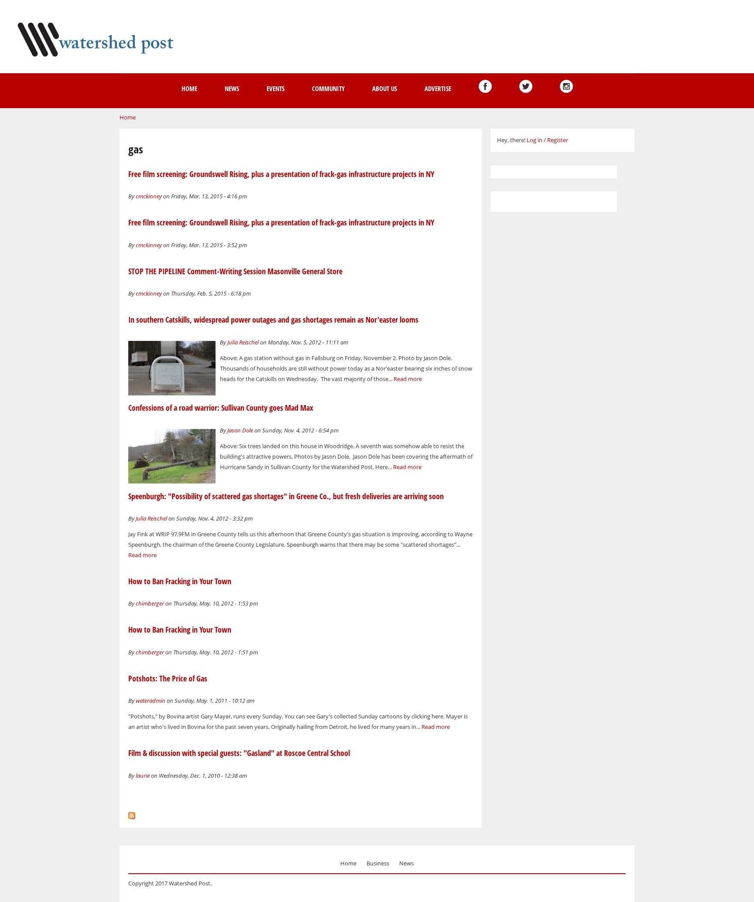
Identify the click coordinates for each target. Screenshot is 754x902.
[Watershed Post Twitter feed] (525, 86)
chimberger (150, 603)
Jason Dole (240, 430)
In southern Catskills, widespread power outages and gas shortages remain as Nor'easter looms (273, 319)
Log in (534, 140)
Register (557, 140)
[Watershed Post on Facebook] (485, 86)
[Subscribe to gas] (131, 813)
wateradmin (150, 701)
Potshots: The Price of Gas (167, 678)
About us (384, 88)
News (232, 88)
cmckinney (149, 196)
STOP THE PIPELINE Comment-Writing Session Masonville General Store (235, 271)
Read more (408, 379)
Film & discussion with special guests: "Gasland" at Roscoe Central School (239, 753)
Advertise (438, 88)
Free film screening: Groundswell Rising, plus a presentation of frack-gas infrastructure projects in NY (281, 174)
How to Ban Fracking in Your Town (179, 581)
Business (378, 863)
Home (189, 88)
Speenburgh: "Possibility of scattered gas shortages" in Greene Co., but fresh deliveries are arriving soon (286, 496)
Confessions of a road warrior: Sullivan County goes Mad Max (220, 407)
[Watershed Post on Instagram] (566, 86)
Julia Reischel (243, 342)
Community (328, 88)
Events (275, 88)
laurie (143, 775)
